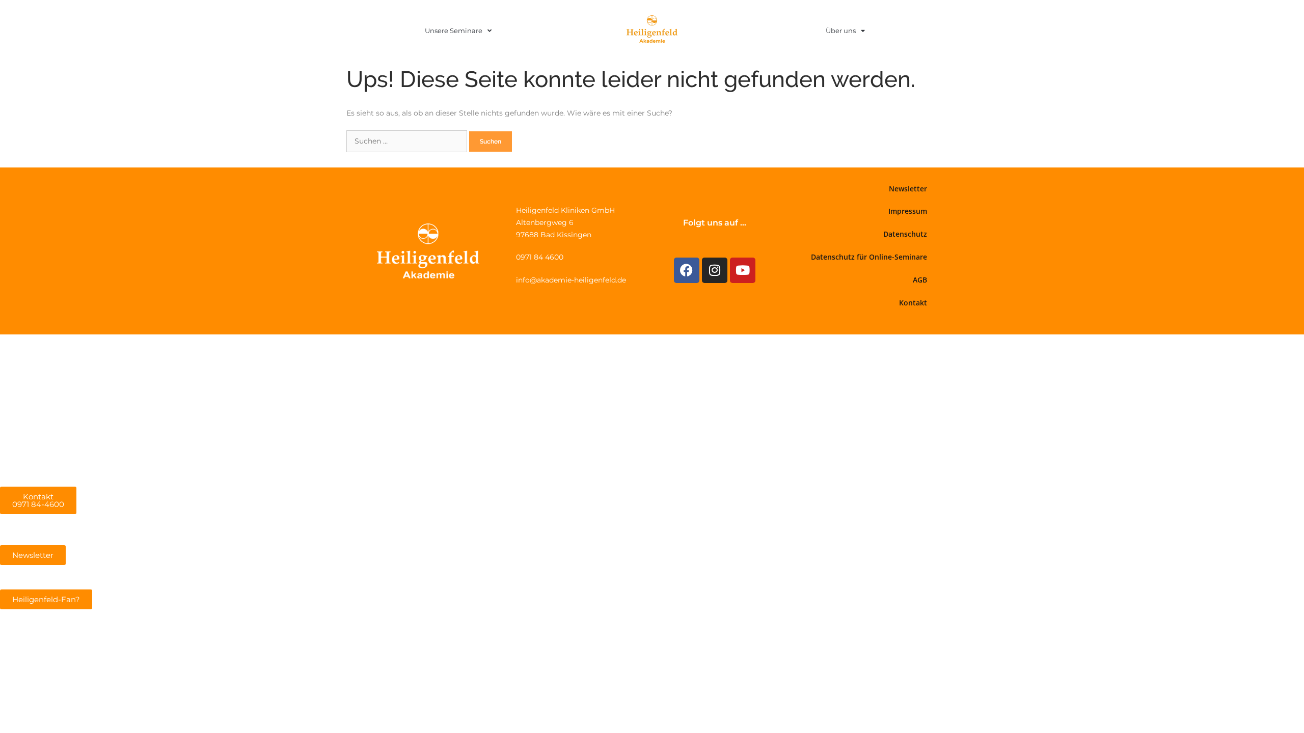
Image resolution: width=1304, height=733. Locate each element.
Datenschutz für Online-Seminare (869, 257)
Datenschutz (905, 234)
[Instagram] (714, 270)
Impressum (907, 211)
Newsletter (908, 188)
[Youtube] (742, 270)
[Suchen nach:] (407, 141)
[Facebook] (686, 270)
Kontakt (913, 302)
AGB (920, 280)
